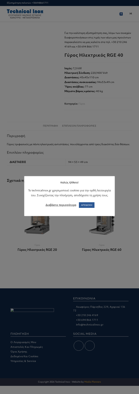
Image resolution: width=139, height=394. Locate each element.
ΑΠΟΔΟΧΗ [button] (86, 205)
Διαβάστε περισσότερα (61, 205)
